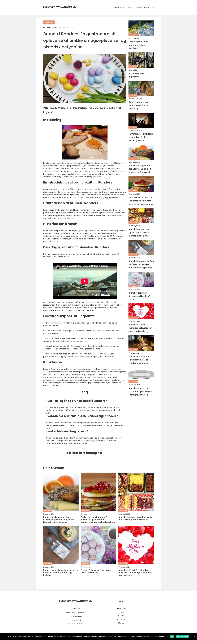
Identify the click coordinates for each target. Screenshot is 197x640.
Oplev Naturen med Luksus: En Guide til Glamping (138, 105)
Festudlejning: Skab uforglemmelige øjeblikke (138, 45)
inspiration (133, 35)
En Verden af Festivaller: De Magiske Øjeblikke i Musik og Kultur (140, 137)
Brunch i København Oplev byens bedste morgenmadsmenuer (139, 232)
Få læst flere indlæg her (84, 453)
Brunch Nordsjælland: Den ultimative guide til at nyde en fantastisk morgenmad (140, 169)
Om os (129, 7)
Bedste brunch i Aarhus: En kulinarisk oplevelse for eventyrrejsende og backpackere (140, 201)
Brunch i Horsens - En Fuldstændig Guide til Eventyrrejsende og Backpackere (139, 360)
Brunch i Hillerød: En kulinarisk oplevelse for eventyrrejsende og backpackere (140, 328)
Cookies (138, 7)
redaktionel (49, 22)
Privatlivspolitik (182, 636)
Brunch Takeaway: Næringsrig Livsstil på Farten (139, 296)
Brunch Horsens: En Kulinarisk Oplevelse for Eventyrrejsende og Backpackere (140, 392)
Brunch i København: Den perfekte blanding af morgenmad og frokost (141, 264)
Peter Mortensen (68, 27)
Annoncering (118, 7)
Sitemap (121, 623)
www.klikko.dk (78, 624)
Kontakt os (149, 7)
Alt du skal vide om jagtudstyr (138, 75)
